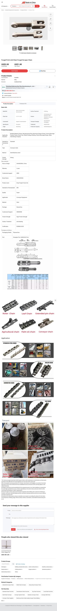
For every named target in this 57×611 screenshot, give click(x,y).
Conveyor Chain (31, 10)
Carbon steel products (33, 566)
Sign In (3, 97)
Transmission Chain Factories (22, 591)
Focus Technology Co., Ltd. (19, 605)
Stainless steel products (47, 566)
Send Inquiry (14, 71)
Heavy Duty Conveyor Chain (35, 585)
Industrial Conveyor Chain (8, 585)
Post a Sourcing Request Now (41, 529)
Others (16, 571)
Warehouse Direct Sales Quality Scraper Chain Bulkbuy (28, 598)
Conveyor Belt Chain (45, 594)
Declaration (43, 605)
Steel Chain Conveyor (7, 594)
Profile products (18, 569)
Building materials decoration (21, 566)
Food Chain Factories (48, 591)
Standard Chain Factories (8, 591)
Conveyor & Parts (23, 10)
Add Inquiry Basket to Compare (28, 53)
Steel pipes (3, 566)
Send (13, 529)
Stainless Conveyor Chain (33, 594)
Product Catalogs (21, 564)
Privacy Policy (49, 605)
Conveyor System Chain (20, 594)
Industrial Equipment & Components (12, 10)
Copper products (32, 569)
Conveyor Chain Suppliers (8, 598)
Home (2, 10)
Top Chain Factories (36, 591)
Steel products (4, 569)
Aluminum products (46, 569)
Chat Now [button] (43, 71)
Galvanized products (5, 571)
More (2, 600)
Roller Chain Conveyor (21, 585)
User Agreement (36, 605)
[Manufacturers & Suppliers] (29, 2)
